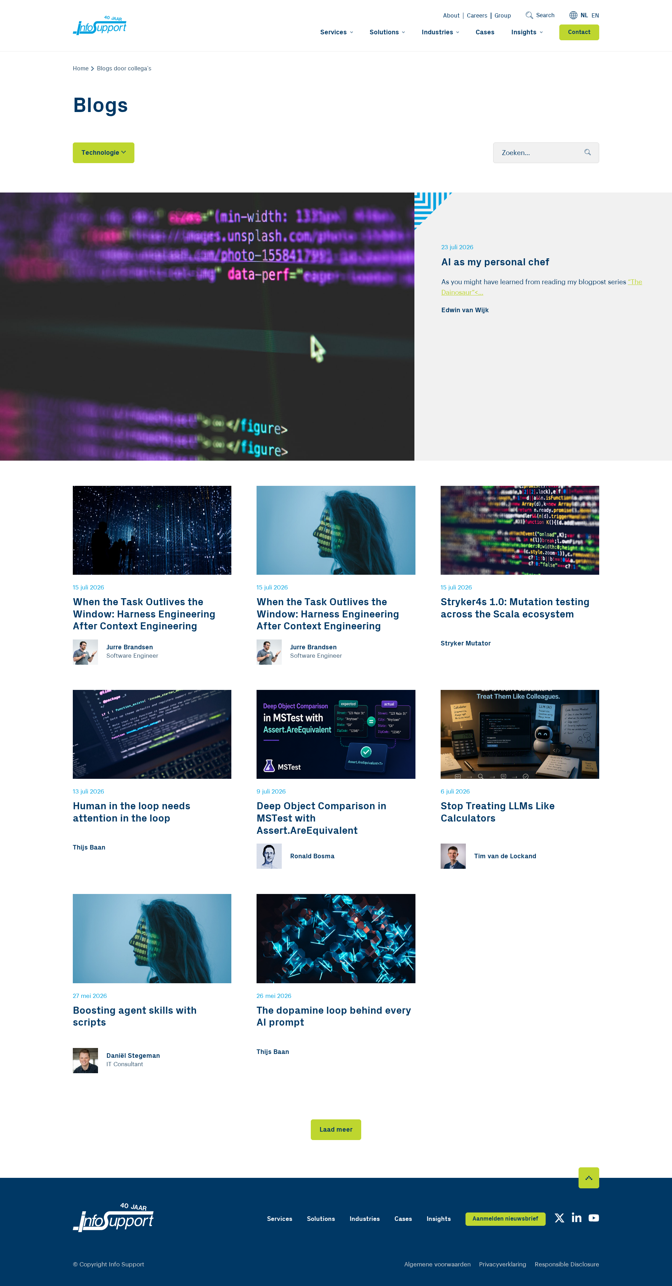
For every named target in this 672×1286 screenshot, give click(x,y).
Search (545, 15)
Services (333, 32)
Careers (477, 16)
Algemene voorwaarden (437, 1264)
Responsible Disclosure (567, 1264)
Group (503, 16)
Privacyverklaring (502, 1264)
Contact (579, 32)
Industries (437, 32)
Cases (485, 32)
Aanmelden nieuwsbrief (505, 1218)
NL (584, 15)
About (451, 16)
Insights (524, 32)
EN (595, 16)
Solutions (384, 32)
